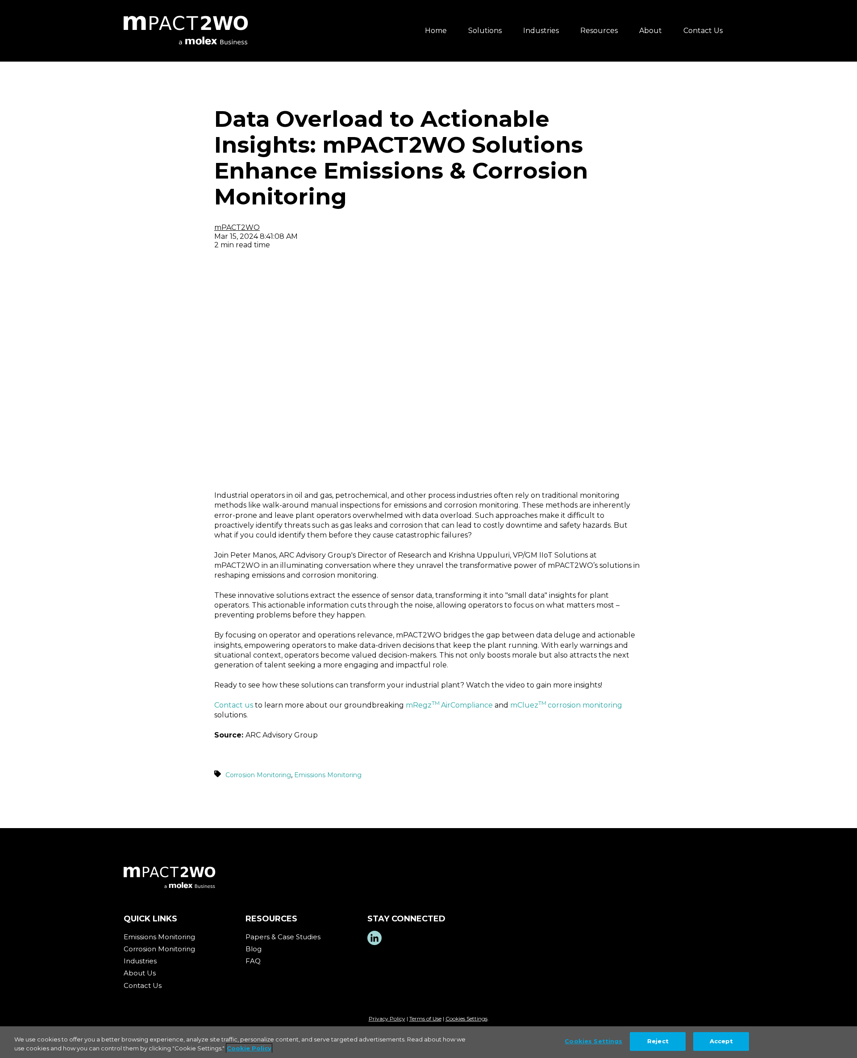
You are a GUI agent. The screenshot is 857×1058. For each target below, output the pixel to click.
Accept (721, 1041)
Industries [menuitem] (541, 30)
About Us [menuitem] (140, 973)
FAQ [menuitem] (253, 961)
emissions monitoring (328, 775)
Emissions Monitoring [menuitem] (159, 937)
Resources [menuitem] (599, 30)
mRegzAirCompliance (449, 704)
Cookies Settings (466, 1019)
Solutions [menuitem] (485, 30)
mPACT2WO (237, 227)
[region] (428, 1042)
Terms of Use (425, 1019)
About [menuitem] (650, 30)
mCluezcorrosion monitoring (566, 704)
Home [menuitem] (436, 30)
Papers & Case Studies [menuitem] (282, 937)
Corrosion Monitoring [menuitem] (159, 949)
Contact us (233, 705)
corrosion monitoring (258, 775)
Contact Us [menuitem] (703, 30)
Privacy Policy (387, 1019)
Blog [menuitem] (253, 949)
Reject (658, 1041)
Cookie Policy (249, 1048)
